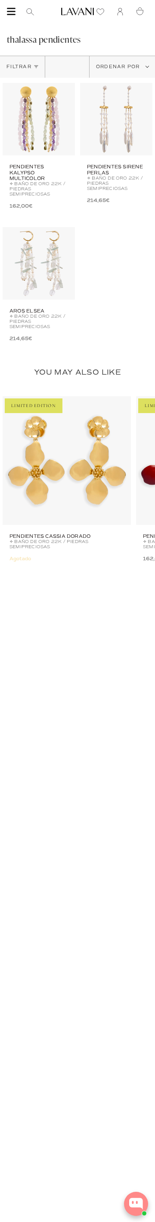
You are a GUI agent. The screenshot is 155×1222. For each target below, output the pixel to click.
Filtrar (18, 66)
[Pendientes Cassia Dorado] (67, 460)
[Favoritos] (102, 11)
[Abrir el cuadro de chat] (136, 1204)
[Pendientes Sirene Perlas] (116, 119)
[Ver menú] (11, 11)
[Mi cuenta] (122, 11)
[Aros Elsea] (39, 263)
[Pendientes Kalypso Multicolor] (39, 119)
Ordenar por (119, 66)
